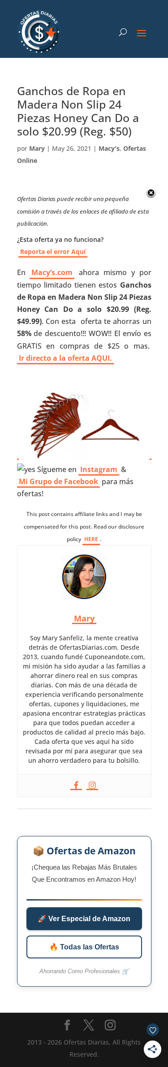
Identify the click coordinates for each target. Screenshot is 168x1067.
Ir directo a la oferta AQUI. (65, 358)
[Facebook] (76, 785)
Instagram (98, 469)
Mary (37, 148)
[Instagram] (92, 785)
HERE (91, 539)
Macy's (109, 148)
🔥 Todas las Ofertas (84, 947)
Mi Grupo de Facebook (58, 481)
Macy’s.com (52, 272)
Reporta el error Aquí (53, 251)
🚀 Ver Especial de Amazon (84, 919)
